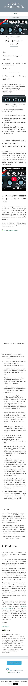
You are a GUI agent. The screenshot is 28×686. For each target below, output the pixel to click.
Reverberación (6, 651)
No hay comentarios (14, 38)
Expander (8, 642)
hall (15, 644)
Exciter (3, 642)
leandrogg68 (5, 626)
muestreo (4, 645)
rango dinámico (17, 647)
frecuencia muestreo (7, 644)
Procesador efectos (7, 647)
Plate (23, 645)
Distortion (10, 640)
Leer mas (20, 684)
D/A (6, 640)
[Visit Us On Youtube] (14, 672)
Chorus (14, 636)
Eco (15, 640)
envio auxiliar (20, 640)
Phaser (16, 645)
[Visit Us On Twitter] (7, 671)
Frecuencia (19, 642)
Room (12, 651)
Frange (14, 642)
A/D (11, 636)
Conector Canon (6, 638)
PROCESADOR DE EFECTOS (14, 42)
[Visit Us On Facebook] (16, 671)
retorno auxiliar (18, 649)
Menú (15, 14)
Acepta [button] (15, 684)
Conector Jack (15, 638)
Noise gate (11, 645)
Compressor (20, 636)
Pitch (20, 645)
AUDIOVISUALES (15, 635)
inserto (19, 644)
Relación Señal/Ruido (7, 649)
